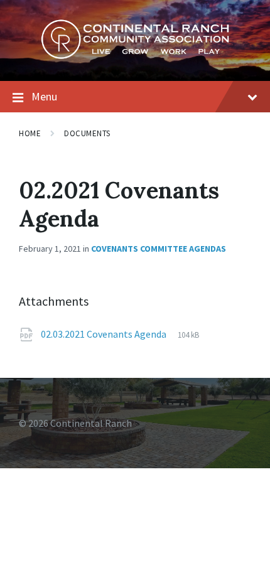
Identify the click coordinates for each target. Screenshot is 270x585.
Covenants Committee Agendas (158, 248)
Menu (44, 96)
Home (30, 133)
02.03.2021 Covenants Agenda (104, 334)
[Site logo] (135, 56)
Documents (87, 133)
